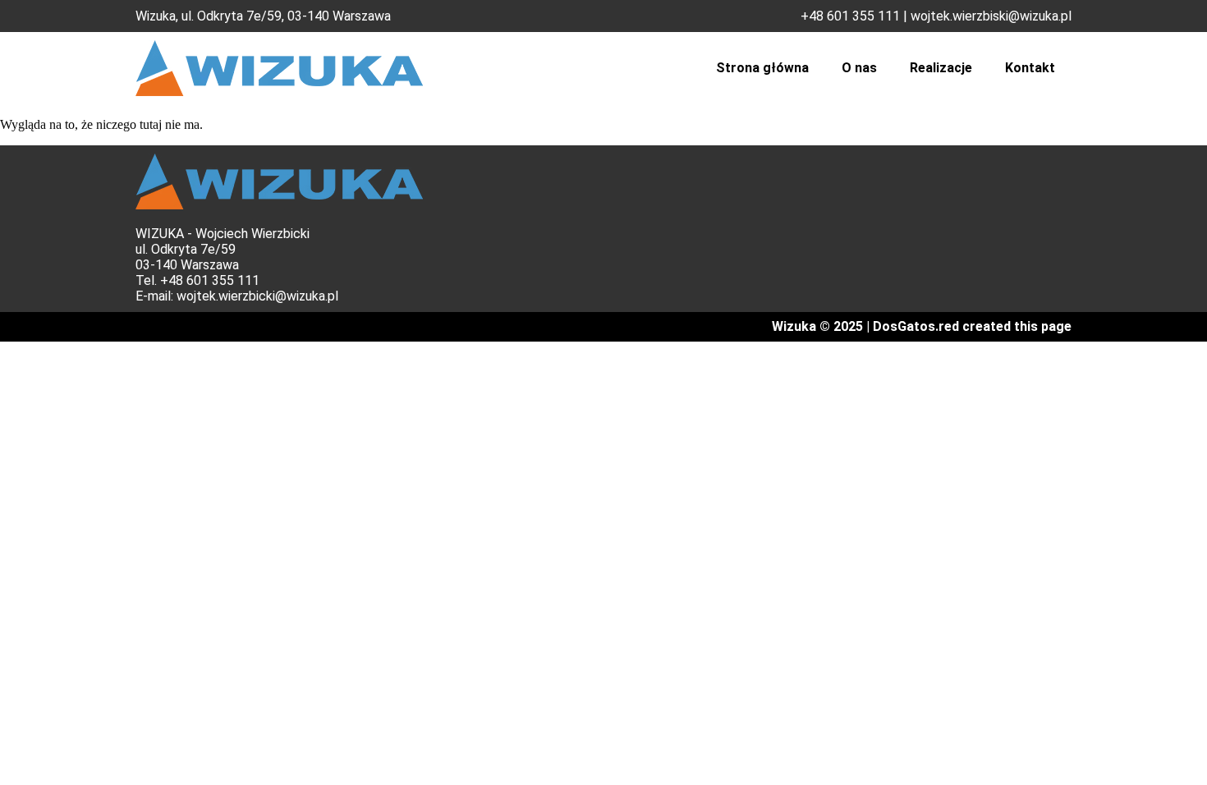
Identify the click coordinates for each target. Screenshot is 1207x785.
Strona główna (762, 68)
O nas (859, 68)
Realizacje (941, 68)
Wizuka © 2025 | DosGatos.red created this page (922, 326)
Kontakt (1030, 68)
